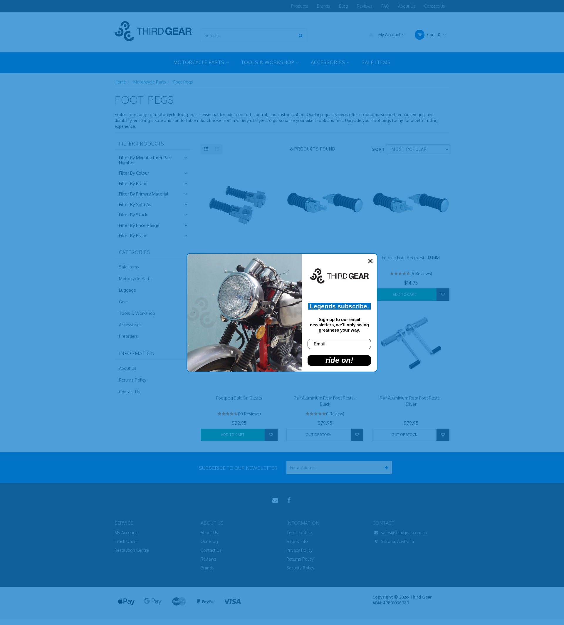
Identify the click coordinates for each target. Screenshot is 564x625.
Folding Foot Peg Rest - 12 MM (411, 257)
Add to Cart (404, 294)
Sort (377, 149)
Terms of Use (299, 532)
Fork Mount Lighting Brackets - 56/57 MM (51, 604)
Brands (323, 6)
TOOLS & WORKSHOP (268, 62)
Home (120, 81)
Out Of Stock (318, 434)
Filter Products (141, 144)
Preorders (128, 336)
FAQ (385, 6)
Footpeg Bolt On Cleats (239, 398)
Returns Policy (132, 379)
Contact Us (434, 6)
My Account (389, 34)
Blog (343, 6)
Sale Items (129, 266)
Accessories (130, 324)
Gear (123, 301)
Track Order (126, 541)
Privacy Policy (299, 550)
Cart (433, 34)
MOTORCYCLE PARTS (199, 62)
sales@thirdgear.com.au (403, 532)
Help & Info (297, 541)
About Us (406, 6)
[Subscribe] (385, 467)
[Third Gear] (153, 31)
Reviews (364, 6)
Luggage (127, 290)
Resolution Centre (132, 550)
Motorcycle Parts (149, 81)
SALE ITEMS (376, 62)
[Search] (300, 35)
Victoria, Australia (397, 541)
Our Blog (209, 541)
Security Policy (300, 567)
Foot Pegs (183, 81)
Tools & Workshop (137, 313)
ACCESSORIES (329, 62)
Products (299, 6)
